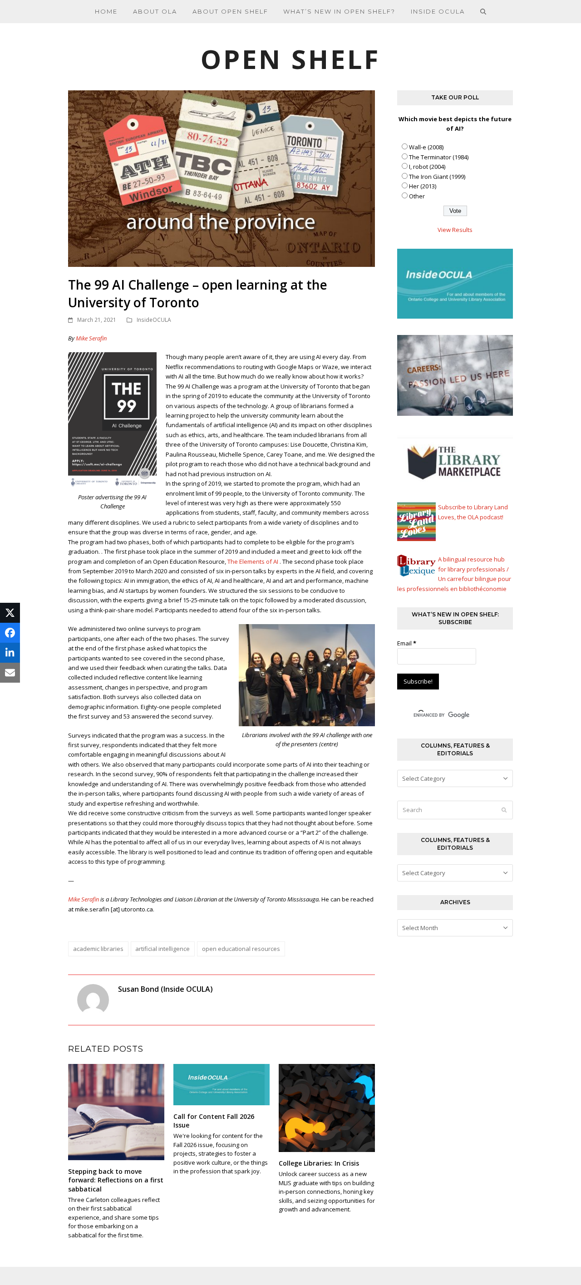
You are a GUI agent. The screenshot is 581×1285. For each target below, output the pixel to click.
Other (417, 196)
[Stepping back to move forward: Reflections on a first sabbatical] (116, 1111)
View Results (455, 230)
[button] (483, 11)
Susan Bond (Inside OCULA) (165, 989)
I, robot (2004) (427, 166)
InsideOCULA (154, 320)
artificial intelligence (162, 949)
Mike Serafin (91, 338)
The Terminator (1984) (438, 157)
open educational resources (241, 949)
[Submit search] (504, 810)
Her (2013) (422, 186)
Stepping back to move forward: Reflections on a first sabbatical (115, 1180)
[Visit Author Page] (93, 999)
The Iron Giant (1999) (437, 176)
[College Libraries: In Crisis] (327, 1107)
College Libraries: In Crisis (319, 1163)
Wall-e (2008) (426, 147)
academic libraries (98, 949)
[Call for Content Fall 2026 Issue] (221, 1084)
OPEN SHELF (290, 59)
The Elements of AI (252, 561)
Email (406, 643)
